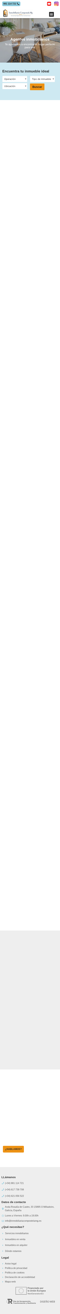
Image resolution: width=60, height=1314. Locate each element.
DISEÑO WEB (47, 1301)
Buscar (37, 86)
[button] (51, 14)
